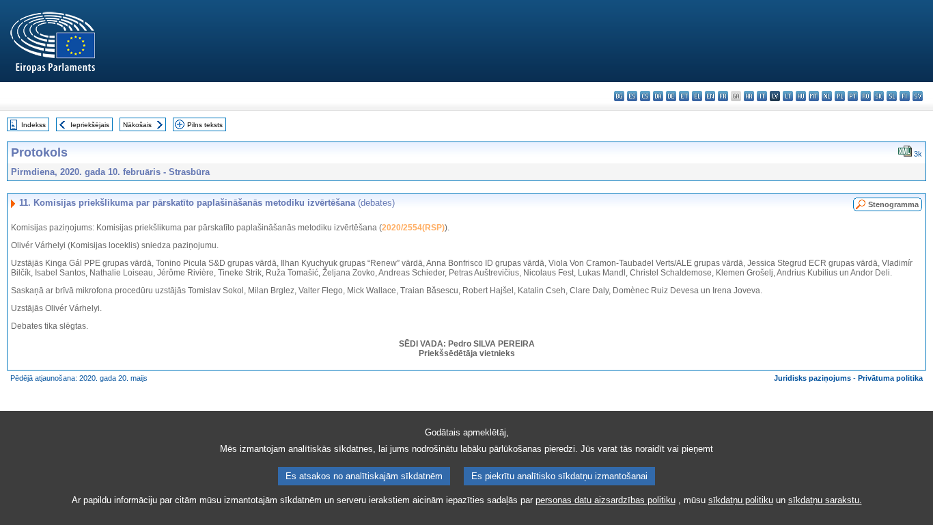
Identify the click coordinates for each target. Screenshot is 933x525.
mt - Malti (814, 96)
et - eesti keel (684, 96)
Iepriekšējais (89, 125)
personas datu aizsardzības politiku (605, 500)
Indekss (33, 125)
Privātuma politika (890, 378)
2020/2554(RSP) (413, 227)
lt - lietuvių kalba (788, 96)
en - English (710, 96)
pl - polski (840, 96)
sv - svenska (918, 96)
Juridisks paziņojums (812, 378)
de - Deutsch (671, 96)
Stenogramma (893, 204)
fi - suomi (905, 96)
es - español (632, 96)
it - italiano (762, 96)
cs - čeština (645, 96)
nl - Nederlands (827, 96)
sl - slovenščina (892, 96)
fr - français (723, 96)
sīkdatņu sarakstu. (825, 500)
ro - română (866, 96)
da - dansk (658, 96)
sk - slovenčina (879, 96)
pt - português (853, 96)
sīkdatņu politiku (740, 500)
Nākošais (137, 125)
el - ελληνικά (697, 96)
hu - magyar (801, 96)
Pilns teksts (205, 125)
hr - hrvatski (749, 96)
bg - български (619, 96)
